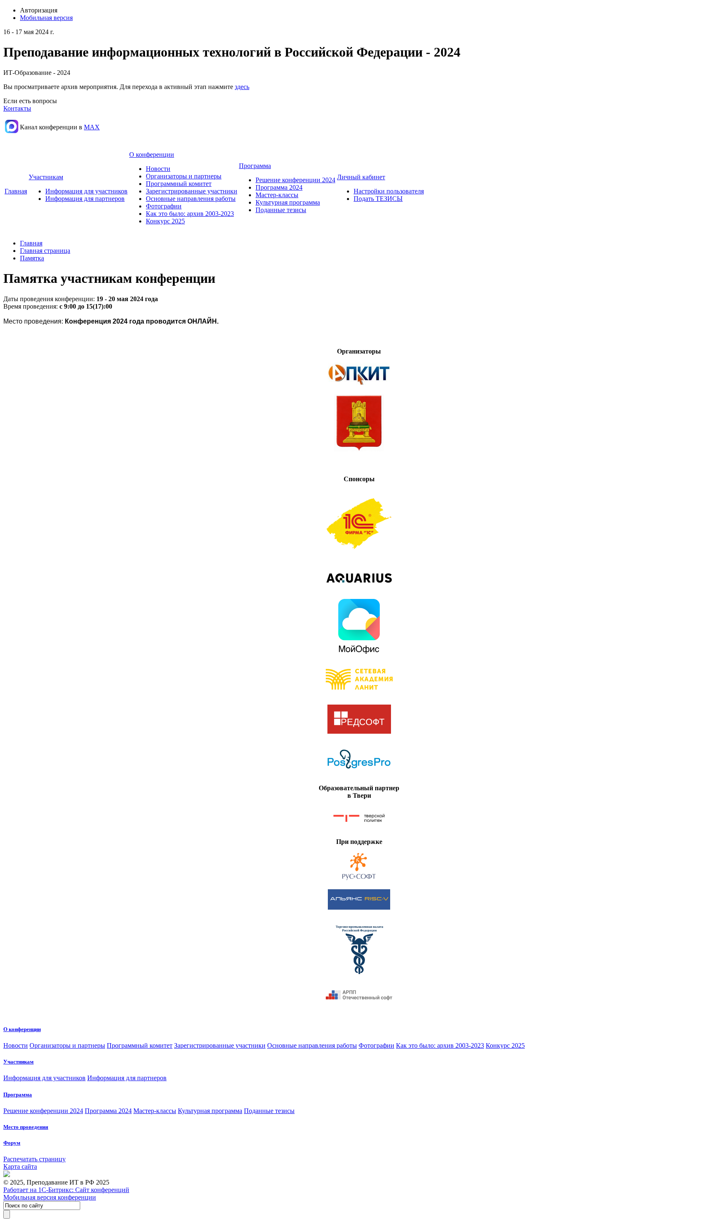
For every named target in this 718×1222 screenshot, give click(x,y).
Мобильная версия (46, 17)
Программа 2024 (279, 187)
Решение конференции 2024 (295, 179)
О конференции (151, 154)
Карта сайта (20, 1166)
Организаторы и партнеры (183, 176)
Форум (11, 1143)
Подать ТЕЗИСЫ (378, 198)
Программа (255, 165)
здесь (242, 86)
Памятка (32, 258)
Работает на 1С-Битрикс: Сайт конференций (66, 1189)
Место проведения (25, 1127)
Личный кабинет (361, 177)
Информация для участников (86, 191)
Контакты (17, 108)
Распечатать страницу (34, 1159)
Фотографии (164, 206)
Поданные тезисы (281, 209)
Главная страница (45, 250)
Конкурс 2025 (165, 221)
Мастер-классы (277, 194)
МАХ (92, 127)
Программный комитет (178, 183)
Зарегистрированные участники (191, 191)
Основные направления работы (191, 198)
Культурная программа (288, 202)
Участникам (46, 177)
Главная (16, 191)
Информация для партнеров (85, 198)
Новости (158, 168)
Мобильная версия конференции (49, 1197)
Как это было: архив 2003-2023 (190, 213)
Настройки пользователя (389, 191)
